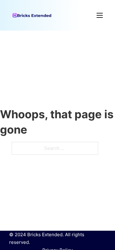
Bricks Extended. (45, 234)
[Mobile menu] (77, 15)
